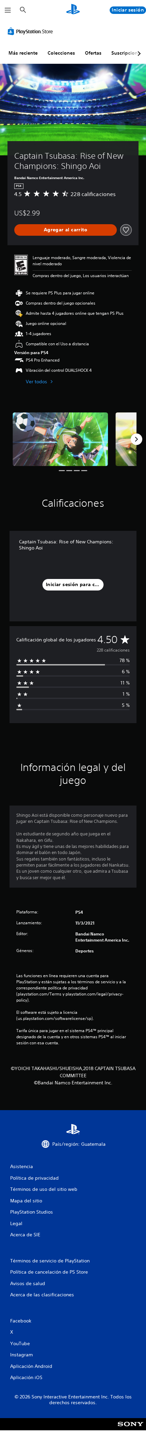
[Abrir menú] (7, 10)
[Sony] (130, 1429)
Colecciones (61, 53)
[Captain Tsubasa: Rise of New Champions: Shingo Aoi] (60, 439)
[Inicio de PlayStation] (73, 10)
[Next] (136, 439)
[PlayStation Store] (31, 31)
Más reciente (23, 53)
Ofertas (93, 53)
